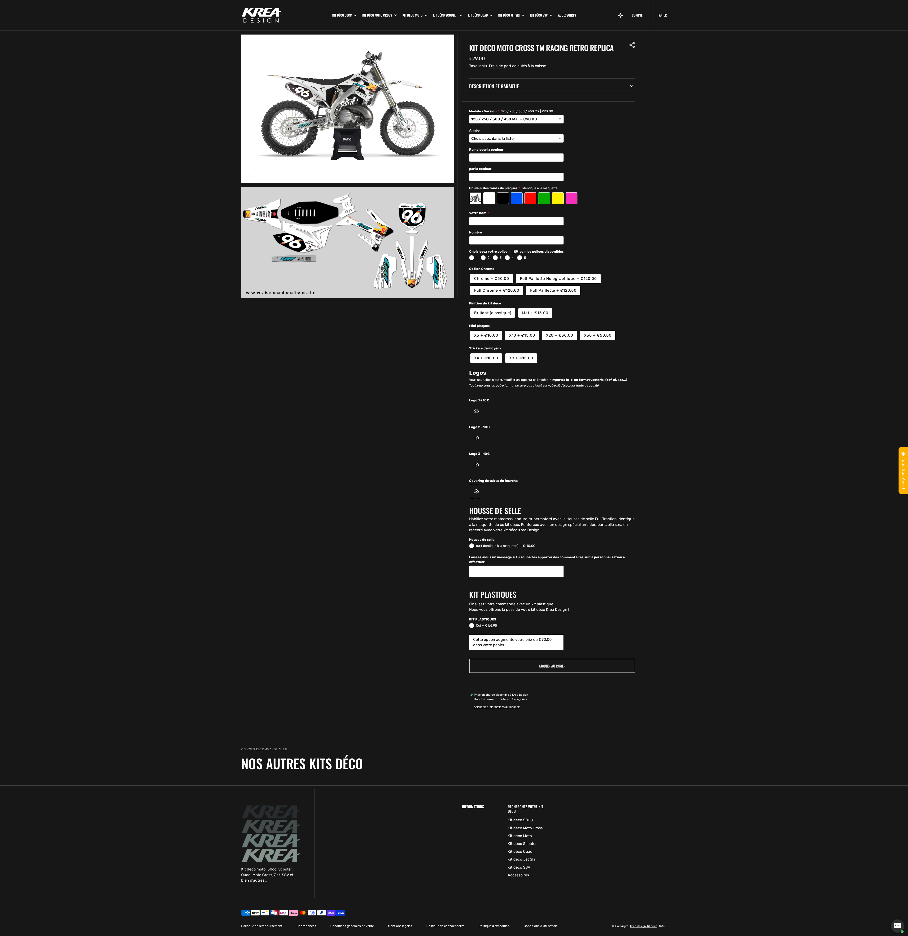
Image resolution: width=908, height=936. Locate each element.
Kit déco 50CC (342, 15)
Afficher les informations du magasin (497, 707)
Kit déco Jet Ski (509, 15)
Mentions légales (400, 926)
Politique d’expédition (494, 926)
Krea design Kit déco (643, 926)
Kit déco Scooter (445, 15)
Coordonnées (306, 926)
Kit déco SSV (539, 15)
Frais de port (500, 66)
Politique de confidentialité (445, 926)
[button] (620, 15)
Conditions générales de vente (352, 926)
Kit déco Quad (478, 15)
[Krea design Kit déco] (283, 15)
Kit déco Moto (412, 15)
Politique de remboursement (261, 926)
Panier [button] (662, 15)
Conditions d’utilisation (540, 926)
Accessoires (567, 15)
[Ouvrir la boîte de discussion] (897, 926)
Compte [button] (637, 15)
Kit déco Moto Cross (377, 15)
